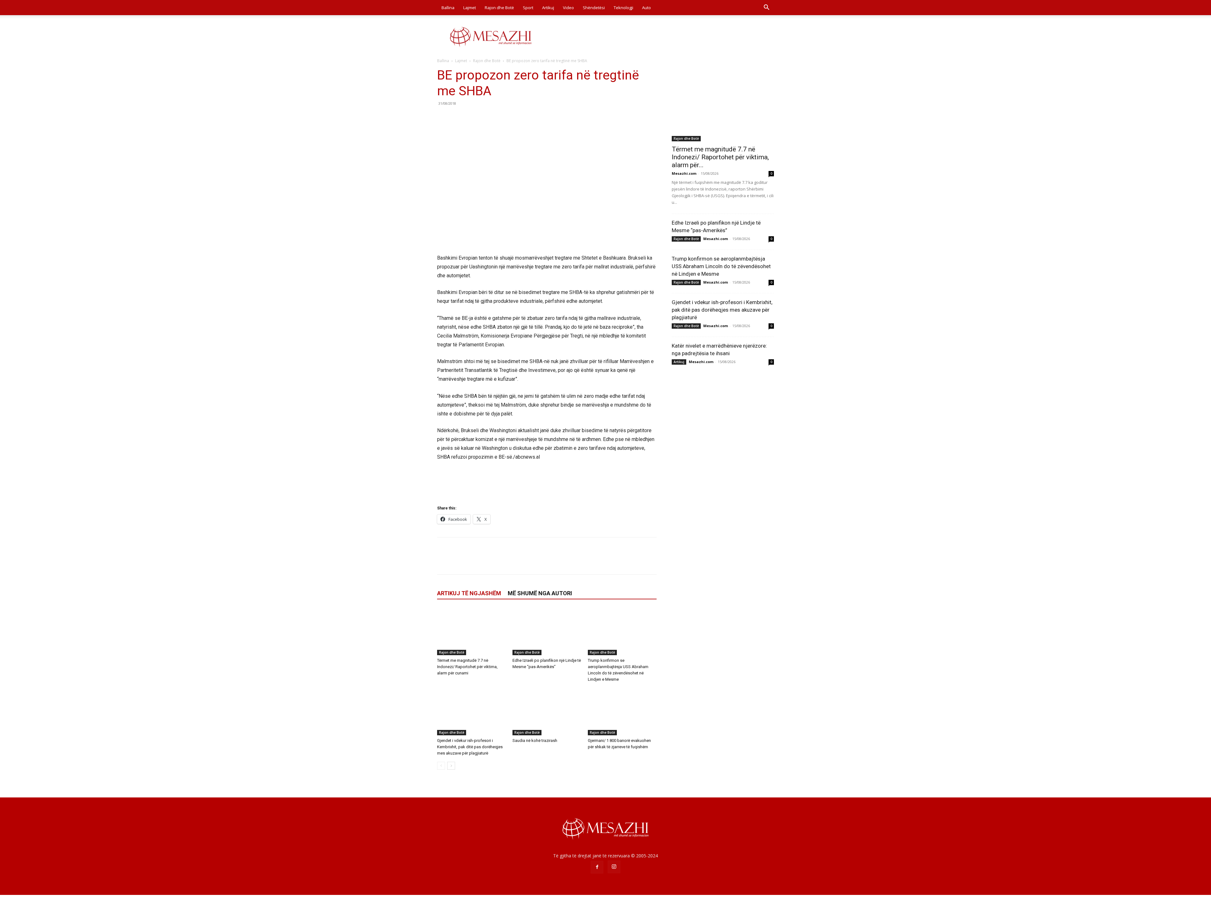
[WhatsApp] (487, 117)
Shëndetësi (594, 7)
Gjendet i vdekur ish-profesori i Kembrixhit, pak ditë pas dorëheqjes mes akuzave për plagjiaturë (470, 746)
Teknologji (623, 7)
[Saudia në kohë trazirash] (546, 711)
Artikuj (548, 7)
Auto (646, 7)
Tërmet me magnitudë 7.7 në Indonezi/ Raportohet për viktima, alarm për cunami (467, 666)
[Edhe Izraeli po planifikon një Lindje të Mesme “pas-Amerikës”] (546, 631)
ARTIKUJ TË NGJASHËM (469, 593)
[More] (501, 117)
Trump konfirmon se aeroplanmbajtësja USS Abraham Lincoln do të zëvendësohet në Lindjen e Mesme (721, 266)
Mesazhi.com (684, 173)
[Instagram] (614, 867)
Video (568, 7)
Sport (528, 7)
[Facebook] (443, 117)
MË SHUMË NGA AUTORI (540, 593)
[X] (458, 117)
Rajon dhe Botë (499, 7)
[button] (766, 8)
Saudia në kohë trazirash (534, 740)
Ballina (448, 7)
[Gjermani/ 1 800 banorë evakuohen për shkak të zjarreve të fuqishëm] (622, 711)
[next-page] (451, 766)
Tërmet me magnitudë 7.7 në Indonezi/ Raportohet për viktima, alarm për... (720, 157)
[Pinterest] (472, 117)
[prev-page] (441, 766)
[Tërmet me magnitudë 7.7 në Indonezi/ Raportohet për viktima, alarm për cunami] (471, 631)
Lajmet (469, 7)
